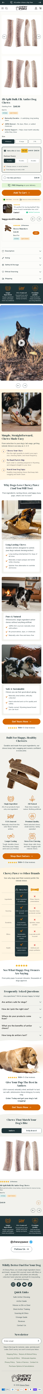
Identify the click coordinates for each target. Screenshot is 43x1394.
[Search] (7, 8)
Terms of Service (22, 1362)
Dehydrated (31, 1130)
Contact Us (21, 1325)
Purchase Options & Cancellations (21, 1366)
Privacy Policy (10, 1362)
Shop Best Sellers (20, 856)
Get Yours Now (20, 721)
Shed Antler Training (21, 1309)
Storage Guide (21, 1317)
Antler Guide (21, 1301)
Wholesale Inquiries (28, 1358)
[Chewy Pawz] (21, 8)
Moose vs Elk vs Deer (21, 1305)
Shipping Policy (11, 1354)
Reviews (21, 1321)
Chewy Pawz (24, 1385)
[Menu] (2, 8)
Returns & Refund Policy (28, 1354)
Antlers (11, 1130)
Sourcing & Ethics (21, 1313)
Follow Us (19, 1249)
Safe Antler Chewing (21, 1297)
